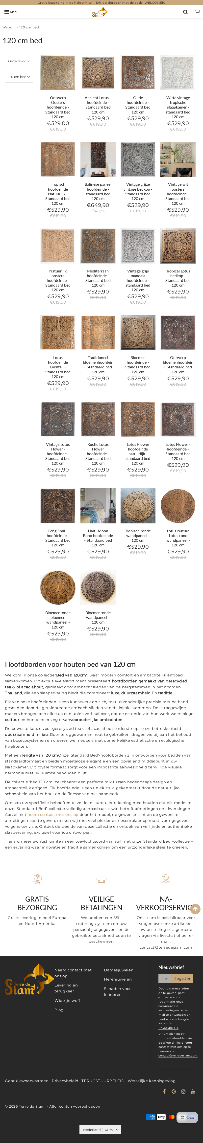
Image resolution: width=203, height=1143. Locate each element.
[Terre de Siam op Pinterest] (174, 1092)
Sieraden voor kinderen (117, 991)
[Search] (185, 12)
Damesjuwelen (118, 970)
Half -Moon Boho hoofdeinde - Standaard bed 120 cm (98, 537)
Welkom (9, 27)
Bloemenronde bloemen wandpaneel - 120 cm (58, 619)
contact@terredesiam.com (178, 1055)
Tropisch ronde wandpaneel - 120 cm (138, 535)
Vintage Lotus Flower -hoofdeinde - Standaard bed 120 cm (58, 454)
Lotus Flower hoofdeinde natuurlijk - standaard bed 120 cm (138, 454)
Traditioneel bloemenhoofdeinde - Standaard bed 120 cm (100, 364)
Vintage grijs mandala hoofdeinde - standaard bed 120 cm (138, 280)
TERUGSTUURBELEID (103, 1080)
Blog (58, 1010)
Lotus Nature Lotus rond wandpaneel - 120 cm (178, 537)
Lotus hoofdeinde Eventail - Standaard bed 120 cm (58, 367)
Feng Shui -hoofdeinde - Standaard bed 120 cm (58, 537)
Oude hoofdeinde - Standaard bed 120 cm (138, 104)
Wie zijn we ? (67, 1000)
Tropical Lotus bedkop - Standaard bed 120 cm (178, 278)
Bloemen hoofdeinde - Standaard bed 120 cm (138, 364)
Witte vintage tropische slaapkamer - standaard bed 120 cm (178, 107)
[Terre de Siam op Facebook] (165, 1092)
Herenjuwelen (118, 979)
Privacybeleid (168, 1028)
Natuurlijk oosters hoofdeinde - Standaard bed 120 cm (58, 280)
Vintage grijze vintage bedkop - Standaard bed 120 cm (138, 191)
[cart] (197, 12)
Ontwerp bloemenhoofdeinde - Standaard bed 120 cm (180, 364)
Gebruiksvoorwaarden (27, 1080)
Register (182, 978)
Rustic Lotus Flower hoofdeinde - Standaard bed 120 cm (98, 454)
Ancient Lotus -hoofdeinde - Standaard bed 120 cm (98, 104)
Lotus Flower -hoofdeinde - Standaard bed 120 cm (178, 451)
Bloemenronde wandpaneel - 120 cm (98, 617)
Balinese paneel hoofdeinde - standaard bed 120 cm (98, 191)
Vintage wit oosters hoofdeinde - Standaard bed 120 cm (178, 193)
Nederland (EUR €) (98, 1130)
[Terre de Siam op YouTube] (193, 1092)
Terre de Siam (32, 1106)
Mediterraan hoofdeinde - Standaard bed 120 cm (98, 278)
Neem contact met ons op (73, 973)
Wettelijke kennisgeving (152, 1080)
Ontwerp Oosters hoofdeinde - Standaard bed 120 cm (58, 107)
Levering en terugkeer (66, 988)
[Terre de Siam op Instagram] (184, 1092)
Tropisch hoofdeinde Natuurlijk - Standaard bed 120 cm (58, 193)
